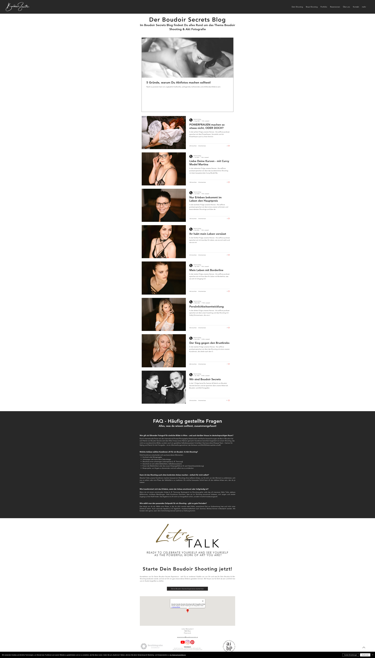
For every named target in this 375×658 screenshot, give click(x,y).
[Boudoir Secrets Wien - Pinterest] (192, 642)
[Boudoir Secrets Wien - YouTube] (183, 642)
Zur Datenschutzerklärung (178, 655)
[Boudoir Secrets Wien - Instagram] (187, 642)
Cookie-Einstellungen (350, 655)
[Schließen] (372, 654)
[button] (363, 6)
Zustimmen (365, 655)
